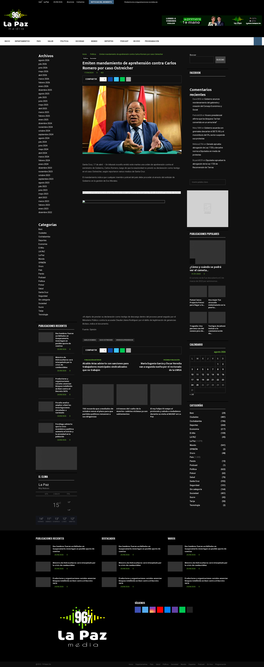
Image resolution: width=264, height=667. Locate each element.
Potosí (41, 285)
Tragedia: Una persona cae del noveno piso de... (197, 328)
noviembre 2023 (45, 171)
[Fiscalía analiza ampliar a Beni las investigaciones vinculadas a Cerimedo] (45, 406)
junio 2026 (42, 68)
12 (203, 374)
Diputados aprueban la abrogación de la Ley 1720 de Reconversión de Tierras (209, 164)
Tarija (40, 311)
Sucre (41, 307)
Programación (152, 41)
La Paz (41, 255)
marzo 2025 (43, 112)
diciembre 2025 (45, 90)
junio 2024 (42, 145)
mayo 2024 (43, 149)
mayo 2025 (43, 105)
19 (203, 380)
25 (197, 385)
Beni (40, 229)
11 (197, 374)
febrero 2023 (44, 205)
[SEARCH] (223, 182)
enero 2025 (43, 120)
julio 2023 (42, 186)
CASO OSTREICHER (106, 340)
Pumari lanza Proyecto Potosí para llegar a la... (197, 302)
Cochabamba (44, 237)
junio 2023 (42, 190)
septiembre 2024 (45, 134)
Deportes (109, 41)
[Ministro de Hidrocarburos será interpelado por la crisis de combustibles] (45, 361)
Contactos (80, 2)
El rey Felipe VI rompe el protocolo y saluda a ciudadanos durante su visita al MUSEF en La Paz (165, 413)
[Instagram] (230, 41)
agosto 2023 (43, 183)
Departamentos (22, 41)
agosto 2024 (43, 138)
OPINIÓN (42, 263)
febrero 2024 (44, 160)
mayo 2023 (43, 194)
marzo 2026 (43, 79)
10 (192, 374)
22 (218, 380)
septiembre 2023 (45, 179)
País (39, 41)
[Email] (238, 41)
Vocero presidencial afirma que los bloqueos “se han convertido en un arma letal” (207, 118)
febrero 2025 (44, 116)
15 (218, 374)
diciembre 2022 (45, 212)
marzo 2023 (43, 201)
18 (197, 380)
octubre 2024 (44, 131)
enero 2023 (43, 209)
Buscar (193, 55)
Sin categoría (44, 300)
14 (213, 374)
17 (192, 380)
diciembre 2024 (45, 123)
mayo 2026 (43, 71)
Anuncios (70, 2)
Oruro (40, 266)
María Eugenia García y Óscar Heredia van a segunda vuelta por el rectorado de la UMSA (160, 367)
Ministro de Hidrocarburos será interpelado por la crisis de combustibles (64, 362)
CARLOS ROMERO (90, 340)
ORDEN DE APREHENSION (124, 340)
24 (192, 385)
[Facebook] (222, 41)
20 (208, 380)
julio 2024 (42, 142)
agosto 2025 (43, 94)
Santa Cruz (43, 292)
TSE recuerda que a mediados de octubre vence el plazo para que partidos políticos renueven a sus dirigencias (97, 413)
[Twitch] (242, 41)
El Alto (41, 248)
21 (213, 380)
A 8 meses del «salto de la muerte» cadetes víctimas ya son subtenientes (132, 411)
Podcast (124, 41)
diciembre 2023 (45, 168)
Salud (50, 41)
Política (64, 41)
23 (223, 380)
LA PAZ (41, 251)
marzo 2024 (43, 157)
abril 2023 (42, 197)
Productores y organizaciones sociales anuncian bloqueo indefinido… (151, 2)
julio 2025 (42, 97)
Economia (42, 244)
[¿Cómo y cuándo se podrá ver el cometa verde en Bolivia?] (208, 252)
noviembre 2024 (45, 127)
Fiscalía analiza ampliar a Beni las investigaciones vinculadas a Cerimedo (63, 407)
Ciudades (42, 233)
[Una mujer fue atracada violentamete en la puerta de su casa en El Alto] (217, 291)
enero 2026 (43, 86)
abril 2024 (42, 153)
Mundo (94, 41)
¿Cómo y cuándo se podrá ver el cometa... (205, 269)
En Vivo (136, 41)
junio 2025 (42, 101)
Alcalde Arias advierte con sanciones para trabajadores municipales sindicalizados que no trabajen (105, 367)
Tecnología (43, 314)
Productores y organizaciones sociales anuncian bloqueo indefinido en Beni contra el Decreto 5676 (63, 385)
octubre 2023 (44, 175)
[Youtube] (234, 41)
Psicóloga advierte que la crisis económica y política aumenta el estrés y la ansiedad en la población (64, 430)
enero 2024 (43, 164)
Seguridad (42, 296)
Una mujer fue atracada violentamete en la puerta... (216, 303)
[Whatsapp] (246, 41)
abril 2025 (42, 108)
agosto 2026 (43, 60)
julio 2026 (42, 64)
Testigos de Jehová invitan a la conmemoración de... (216, 329)
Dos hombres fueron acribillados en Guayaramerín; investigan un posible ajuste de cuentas (64, 340)
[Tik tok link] (227, 2)
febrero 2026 (44, 82)
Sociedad (79, 41)
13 (208, 374)
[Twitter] (226, 41)
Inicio (7, 41)
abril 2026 (42, 75)
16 (223, 374)
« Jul (192, 394)
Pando (41, 274)
